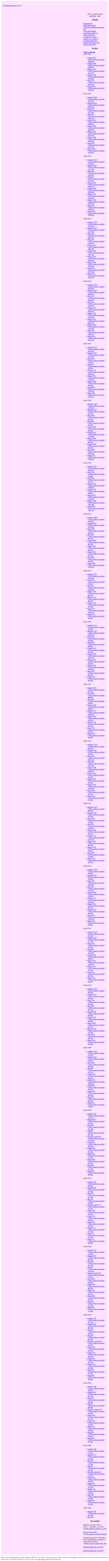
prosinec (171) (92, 625)
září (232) (90, 239)
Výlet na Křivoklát (89, 31)
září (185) (90, 535)
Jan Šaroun (73, 1557)
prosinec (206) (92, 404)
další (98, 16)
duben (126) (91, 904)
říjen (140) (91, 818)
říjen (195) (91, 472)
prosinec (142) (92, 807)
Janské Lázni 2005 (89, 44)
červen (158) (91, 705)
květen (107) (91, 1017)
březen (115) (91, 966)
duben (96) (91, 1085)
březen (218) (91, 325)
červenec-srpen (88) (94, 1136)
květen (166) (91, 654)
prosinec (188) (92, 517)
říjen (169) (91, 637)
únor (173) (91, 608)
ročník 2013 (87, 803)
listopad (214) (92, 353)
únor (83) (90, 1165)
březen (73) (91, 1228)
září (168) (90, 642)
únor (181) (91, 557)
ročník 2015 (87, 684)
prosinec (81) (91, 1182)
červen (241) (91, 183)
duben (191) (91, 495)
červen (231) (91, 245)
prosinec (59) (91, 1318)
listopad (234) (92, 228)
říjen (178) (91, 580)
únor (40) (90, 1432)
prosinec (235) (92, 222)
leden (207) (91, 393)
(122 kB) (103, 1529)
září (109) (90, 1006)
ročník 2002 (87, 1508)
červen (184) (91, 540)
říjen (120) (91, 943)
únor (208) (91, 387)
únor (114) (91, 972)
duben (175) (91, 597)
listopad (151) (92, 750)
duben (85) (91, 1154)
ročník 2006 (87, 1246)
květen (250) (91, 126)
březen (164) (91, 665)
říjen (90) (90, 1125)
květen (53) (91, 1353)
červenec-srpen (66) (94, 1273)
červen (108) (91, 1012)
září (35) (90, 1466)
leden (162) (91, 677)
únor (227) (91, 268)
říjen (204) (91, 415)
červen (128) (91, 892)
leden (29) (90, 1500)
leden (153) (91, 733)
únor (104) (91, 1034)
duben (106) (91, 1023)
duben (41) (91, 1426)
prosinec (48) (91, 1386)
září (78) (90, 1199)
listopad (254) (92, 103)
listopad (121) (92, 938)
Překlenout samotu (89, 25)
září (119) (90, 949)
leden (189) (91, 506)
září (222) (90, 302)
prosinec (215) (92, 347)
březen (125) (91, 909)
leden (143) (91, 796)
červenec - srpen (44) (94, 1409)
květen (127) (91, 898)
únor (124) (91, 915)
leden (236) (91, 211)
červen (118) (91, 955)
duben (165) (91, 660)
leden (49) (90, 1375)
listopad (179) (92, 574)
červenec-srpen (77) (94, 1205)
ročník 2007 (87, 1178)
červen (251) (91, 120)
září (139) (90, 824)
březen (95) (91, 1091)
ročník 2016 (87, 622)
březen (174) (91, 603)
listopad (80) (91, 1188)
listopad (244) (92, 165)
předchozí (93, 16)
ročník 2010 (87, 985)
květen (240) (91, 188)
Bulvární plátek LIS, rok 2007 (93, 1547)
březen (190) (91, 501)
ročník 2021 (87, 344)
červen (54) (91, 1347)
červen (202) (91, 427)
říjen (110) (90, 1000)
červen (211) (91, 370)
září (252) (90, 114)
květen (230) (91, 251)
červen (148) (91, 767)
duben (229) (91, 256)
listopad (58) (91, 1324)
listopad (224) (92, 290)
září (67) (90, 1267)
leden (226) (91, 274)
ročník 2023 (87, 219)
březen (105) (91, 1029)
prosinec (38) (91, 1449)
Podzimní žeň (87, 23)
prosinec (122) (92, 932)
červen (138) (91, 830)
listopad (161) (92, 688)
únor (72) (90, 1233)
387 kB (103, 1543)
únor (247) (91, 143)
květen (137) (91, 836)
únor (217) (91, 330)
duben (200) (91, 438)
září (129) (90, 887)
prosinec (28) (91, 1511)
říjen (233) (91, 234)
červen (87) (91, 1142)
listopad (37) (91, 1455)
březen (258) (91, 75)
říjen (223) (91, 296)
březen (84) (91, 1159)
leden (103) (91, 1040)
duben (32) (91, 1483)
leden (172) (91, 614)
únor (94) (90, 1097)
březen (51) (91, 1364)
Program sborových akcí (91, 43)
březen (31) (91, 1489)
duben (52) (91, 1358)
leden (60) (90, 1307)
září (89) (90, 1131)
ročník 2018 (87, 514)
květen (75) (91, 1216)
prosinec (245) (92, 160)
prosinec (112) (92, 989)
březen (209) (91, 381)
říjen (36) (90, 1460)
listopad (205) (92, 410)
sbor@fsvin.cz (42, 1559)
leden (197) (91, 455)
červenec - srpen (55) (94, 1341)
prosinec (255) (92, 97)
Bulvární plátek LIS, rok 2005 (93, 1551)
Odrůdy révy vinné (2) (90, 39)
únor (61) (90, 1301)
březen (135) (91, 847)
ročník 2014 (87, 741)
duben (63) (91, 1290)
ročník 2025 (87, 94)
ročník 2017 (87, 571)
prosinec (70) (91, 1250)
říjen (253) (91, 109)
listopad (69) (91, 1256)
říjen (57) (90, 1330)
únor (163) (91, 671)
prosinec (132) (92, 869)
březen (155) (91, 722)
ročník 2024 (87, 156)
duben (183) (91, 546)
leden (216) (91, 336)
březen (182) (91, 552)
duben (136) (91, 841)
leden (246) (91, 149)
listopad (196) (92, 466)
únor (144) (91, 790)
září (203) (90, 421)
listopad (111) (92, 994)
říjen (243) (91, 171)
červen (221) (91, 307)
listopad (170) (92, 631)
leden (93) (90, 1103)
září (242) (90, 177)
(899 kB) (103, 1534)
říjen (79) (90, 1193)
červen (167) (91, 648)
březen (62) (91, 1296)
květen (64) (91, 1284)
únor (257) (91, 80)
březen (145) (91, 784)
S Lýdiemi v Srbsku (90, 37)
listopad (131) (92, 875)
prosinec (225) (92, 285)
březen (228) (91, 262)
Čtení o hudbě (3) (89, 35)
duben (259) (91, 69)
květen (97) (91, 1080)
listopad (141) (92, 813)
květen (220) (91, 313)
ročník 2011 (87, 928)
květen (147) (91, 773)
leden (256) (91, 86)
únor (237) (91, 205)
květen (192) (91, 489)
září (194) (90, 478)
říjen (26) (90, 1517)
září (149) (90, 762)
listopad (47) (91, 1392)
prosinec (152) (92, 744)
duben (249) (91, 131)
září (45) (90, 1404)
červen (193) (91, 484)
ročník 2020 (87, 400)
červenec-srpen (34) (94, 1472)
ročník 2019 (87, 463)
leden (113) (91, 978)
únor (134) (91, 853)
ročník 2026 (87, 54)
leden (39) (90, 1438)
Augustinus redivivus (90, 33)
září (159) (90, 699)
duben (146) (91, 779)
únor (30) (90, 1495)
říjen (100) (91, 1063)
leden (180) (91, 563)
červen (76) (91, 1210)
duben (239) (91, 194)
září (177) (90, 586)
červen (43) (91, 1415)
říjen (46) (90, 1398)
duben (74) (91, 1222)
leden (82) (90, 1171)
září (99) (90, 1068)
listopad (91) (91, 1119)
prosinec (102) (92, 1051)
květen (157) (91, 711)
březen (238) (91, 200)
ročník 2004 (87, 1383)
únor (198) (91, 450)
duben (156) (91, 716)
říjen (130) (91, 881)
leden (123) (91, 921)
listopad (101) (92, 1057)
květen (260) (91, 63)
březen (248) (91, 137)
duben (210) (91, 376)
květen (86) (91, 1148)
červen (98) (91, 1074)
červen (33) (91, 1478)
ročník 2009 (87, 1048)
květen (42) (91, 1421)
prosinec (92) (91, 1114)
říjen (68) (90, 1261)
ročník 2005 (87, 1315)
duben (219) (91, 319)
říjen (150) (91, 756)
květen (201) (91, 432)
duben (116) (91, 960)
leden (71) (90, 1239)
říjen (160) (91, 693)
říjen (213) (91, 359)
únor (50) (90, 1370)
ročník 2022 (87, 281)
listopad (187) (92, 523)
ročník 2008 (87, 1110)
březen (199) (91, 444)
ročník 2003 (87, 1445)
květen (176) (91, 591)
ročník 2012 (87, 866)
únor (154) (91, 728)
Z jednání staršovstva (90, 41)
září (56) (90, 1335)
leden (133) (91, 858)
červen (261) (91, 58)
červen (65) (91, 1279)
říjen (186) (91, 529)
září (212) (90, 364)
